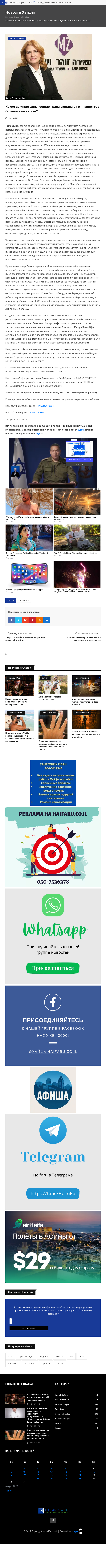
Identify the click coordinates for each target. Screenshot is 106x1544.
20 (65, 1475)
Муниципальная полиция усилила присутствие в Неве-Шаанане (85, 702)
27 (65, 1478)
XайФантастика (76, 1400)
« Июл (8, 1490)
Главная (9, 17)
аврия (60, 1363)
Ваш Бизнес (76, 1409)
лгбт (81, 1356)
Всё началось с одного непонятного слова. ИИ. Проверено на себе (16, 702)
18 (38, 1475)
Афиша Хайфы (76, 1404)
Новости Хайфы (21, 17)
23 (11, 1478)
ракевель (30, 1363)
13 (65, 1471)
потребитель (24, 600)
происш (46, 1363)
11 (38, 1471)
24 (24, 1478)
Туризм (76, 1423)
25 (38, 1478)
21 (80, 1475)
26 (51, 1478)
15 (93, 1471)
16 (11, 1475)
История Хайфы (76, 1414)
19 (51, 1475)
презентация (26, 1356)
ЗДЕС (38, 433)
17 (24, 1475)
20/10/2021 (14, 118)
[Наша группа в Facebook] (53, 1520)
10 (24, 1471)
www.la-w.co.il (37, 412)
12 (51, 1471)
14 (80, 1471)
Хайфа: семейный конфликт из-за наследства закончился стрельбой (86, 734)
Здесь (81, 429)
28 (80, 1478)
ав (71, 1356)
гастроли (13, 1363)
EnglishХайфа (76, 1395)
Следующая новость (86, 633)
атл (10, 1356)
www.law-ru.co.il (46, 405)
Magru (75, 1531)
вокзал (59, 1356)
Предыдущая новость (20, 633)
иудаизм (44, 1356)
